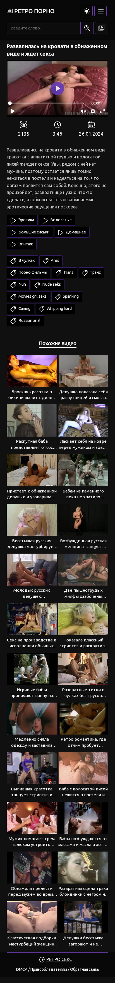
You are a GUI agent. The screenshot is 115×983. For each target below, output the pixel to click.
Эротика (26, 220)
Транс (95, 272)
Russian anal (29, 320)
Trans (68, 272)
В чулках (26, 260)
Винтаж (25, 244)
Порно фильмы (32, 272)
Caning (24, 308)
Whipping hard (59, 308)
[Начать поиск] (87, 28)
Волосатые (60, 220)
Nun (22, 284)
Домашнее (75, 232)
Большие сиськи (33, 232)
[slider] (46, 103)
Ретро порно (34, 11)
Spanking (70, 296)
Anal (54, 260)
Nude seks (51, 284)
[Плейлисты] (101, 28)
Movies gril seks (32, 296)
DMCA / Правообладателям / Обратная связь (57, 969)
